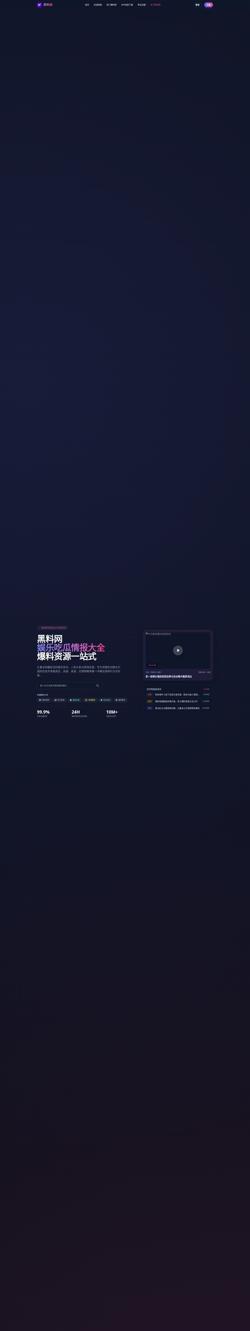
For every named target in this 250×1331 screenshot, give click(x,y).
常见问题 (142, 4)
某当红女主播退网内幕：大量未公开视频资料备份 (177, 708)
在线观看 (98, 4)
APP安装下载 (127, 4)
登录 (197, 4)
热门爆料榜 (111, 4)
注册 (209, 4)
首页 (87, 4)
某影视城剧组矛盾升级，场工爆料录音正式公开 (176, 701)
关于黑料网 (155, 4)
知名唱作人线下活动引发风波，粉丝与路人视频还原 (178, 694)
